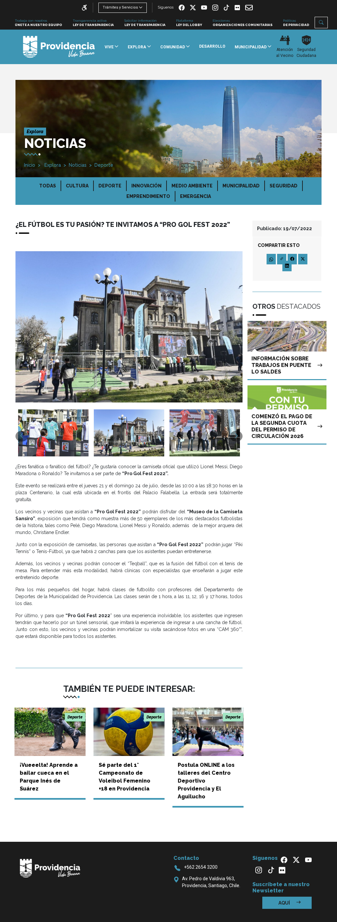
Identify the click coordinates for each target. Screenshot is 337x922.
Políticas (296, 23)
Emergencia (195, 196)
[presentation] (21, 436)
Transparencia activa (93, 23)
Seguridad (284, 185)
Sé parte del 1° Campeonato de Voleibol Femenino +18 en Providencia (124, 777)
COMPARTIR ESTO (279, 245)
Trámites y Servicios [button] (120, 7)
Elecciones (242, 23)
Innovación (146, 185)
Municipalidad (241, 185)
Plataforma (189, 23)
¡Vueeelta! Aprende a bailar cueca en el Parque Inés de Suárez (49, 777)
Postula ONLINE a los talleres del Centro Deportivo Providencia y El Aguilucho (206, 781)
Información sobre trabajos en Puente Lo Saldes (281, 365)
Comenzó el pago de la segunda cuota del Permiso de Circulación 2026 (281, 426)
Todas (47, 185)
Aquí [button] (284, 903)
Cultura (77, 185)
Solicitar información (145, 23)
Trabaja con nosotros (38, 23)
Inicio (29, 165)
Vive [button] (110, 47)
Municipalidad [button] (251, 47)
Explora (52, 165)
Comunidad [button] (173, 47)
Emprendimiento (148, 196)
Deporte (103, 165)
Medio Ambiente (192, 185)
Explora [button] (137, 47)
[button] (321, 22)
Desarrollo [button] (212, 46)
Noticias (78, 165)
